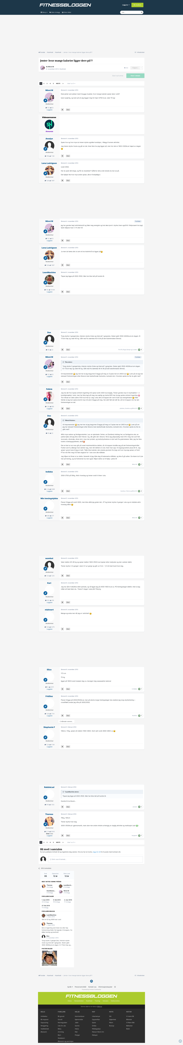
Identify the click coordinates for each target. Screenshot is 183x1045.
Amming (61, 1032)
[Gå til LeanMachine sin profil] (49, 279)
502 (48, 600)
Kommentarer (79, 1016)
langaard (134, 835)
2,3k (47, 489)
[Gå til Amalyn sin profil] (49, 146)
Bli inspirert (44, 1019)
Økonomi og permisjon (65, 1041)
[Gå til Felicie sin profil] (49, 396)
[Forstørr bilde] (62, 148)
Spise (94, 1022)
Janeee (134, 807)
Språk (69, 987)
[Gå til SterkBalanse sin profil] (43, 892)
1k (48, 687)
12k (47, 290)
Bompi (128, 349)
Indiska (49, 472)
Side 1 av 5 (70, 83)
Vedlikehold (45, 1029)
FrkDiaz (49, 696)
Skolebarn (61, 1038)
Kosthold (63, 69)
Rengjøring (44, 1026)
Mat (76, 1032)
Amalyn (49, 139)
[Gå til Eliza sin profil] (49, 676)
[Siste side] (63, 83)
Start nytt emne (117, 76)
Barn (59, 1035)
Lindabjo (134, 689)
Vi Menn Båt (130, 1022)
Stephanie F (49, 727)
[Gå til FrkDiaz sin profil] (49, 703)
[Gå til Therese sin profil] (49, 821)
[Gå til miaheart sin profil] (49, 617)
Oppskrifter (96, 1019)
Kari (49, 583)
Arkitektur (44, 1016)
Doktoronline (115, 1001)
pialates (122, 408)
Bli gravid (61, 1016)
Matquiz (95, 1035)
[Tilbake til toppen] (91, 981)
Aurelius (127, 408)
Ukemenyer (96, 1016)
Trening (97, 1001)
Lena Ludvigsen (49, 163)
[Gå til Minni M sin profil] (42, 68)
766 (47, 156)
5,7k (47, 831)
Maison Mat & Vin (98, 1032)
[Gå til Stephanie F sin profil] (49, 734)
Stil (110, 1016)
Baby (59, 1029)
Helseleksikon (79, 1001)
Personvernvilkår (80, 987)
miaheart (49, 610)
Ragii (124, 349)
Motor (129, 1012)
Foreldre (61, 1012)
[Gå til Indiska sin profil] (49, 479)
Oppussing (44, 1022)
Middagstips (96, 1029)
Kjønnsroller (79, 1019)
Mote (111, 1012)
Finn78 (120, 349)
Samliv (77, 1026)
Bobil (128, 1029)
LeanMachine (49, 272)
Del (126, 68)
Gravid (60, 1019)
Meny (44, 12)
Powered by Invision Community (91, 989)
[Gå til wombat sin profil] (49, 565)
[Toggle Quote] (63, 362)
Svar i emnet (135, 76)
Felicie (49, 389)
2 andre (134, 349)
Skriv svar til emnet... (58, 859)
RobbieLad (49, 787)
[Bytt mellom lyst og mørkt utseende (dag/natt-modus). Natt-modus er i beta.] (115, 987)
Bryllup (111, 1026)
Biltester (129, 1019)
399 (48, 516)
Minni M (51, 67)
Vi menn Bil (130, 1016)
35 (48, 350)
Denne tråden (134, 12)
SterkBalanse (51, 891)
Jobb (76, 1022)
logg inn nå (97, 852)
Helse (70, 1001)
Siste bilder (67, 12)
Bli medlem (137, 5)
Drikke (94, 1026)
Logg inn (125, 5)
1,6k (47, 180)
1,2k (48, 406)
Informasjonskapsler (105, 987)
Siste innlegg (55, 12)
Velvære (105, 1001)
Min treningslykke (49, 498)
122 (48, 108)
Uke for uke (62, 1026)
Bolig (43, 1012)
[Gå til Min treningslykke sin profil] (49, 505)
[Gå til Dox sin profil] (49, 339)
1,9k (47, 627)
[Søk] (141, 12)
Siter (68, 110)
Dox (49, 332)
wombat (49, 558)
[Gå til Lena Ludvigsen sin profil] (49, 170)
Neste (58, 83)
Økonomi (44, 1032)
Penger (77, 1035)
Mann (111, 1022)
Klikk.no (99, 1006)
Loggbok (49, 110)
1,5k (47, 576)
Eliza (49, 669)
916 (47, 804)
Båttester (129, 1026)
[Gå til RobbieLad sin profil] (49, 794)
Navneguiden (62, 1022)
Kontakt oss (92, 987)
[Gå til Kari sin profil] (49, 590)
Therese (49, 814)
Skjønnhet (112, 1019)
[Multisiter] (62, 109)
